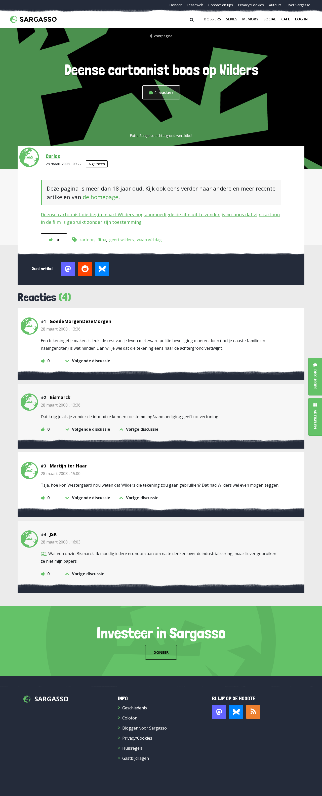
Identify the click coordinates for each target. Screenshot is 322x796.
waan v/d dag (149, 239)
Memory (250, 18)
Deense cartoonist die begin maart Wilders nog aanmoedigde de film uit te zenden (130, 214)
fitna (102, 239)
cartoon (87, 239)
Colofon (129, 718)
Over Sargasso (298, 5)
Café (285, 18)
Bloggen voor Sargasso (144, 728)
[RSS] (253, 712)
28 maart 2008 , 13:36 (60, 329)
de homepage (100, 197)
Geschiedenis (134, 708)
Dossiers (212, 18)
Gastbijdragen (135, 758)
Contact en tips (220, 5)
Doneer (175, 5)
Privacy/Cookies (251, 5)
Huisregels (132, 748)
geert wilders (121, 239)
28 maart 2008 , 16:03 (60, 542)
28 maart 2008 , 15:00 (60, 473)
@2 (44, 553)
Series (231, 18)
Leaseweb (195, 5)
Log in (301, 18)
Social (269, 18)
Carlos (53, 156)
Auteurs (275, 5)
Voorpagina (163, 35)
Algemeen (97, 163)
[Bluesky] (236, 712)
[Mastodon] (219, 712)
